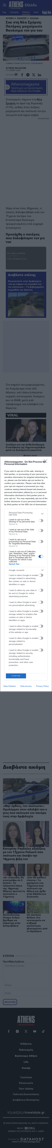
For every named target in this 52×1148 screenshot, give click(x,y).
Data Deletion (9, 686)
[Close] (46, 462)
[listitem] (26, 514)
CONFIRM (16, 676)
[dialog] (26, 574)
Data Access (26, 686)
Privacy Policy (42, 686)
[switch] (41, 520)
